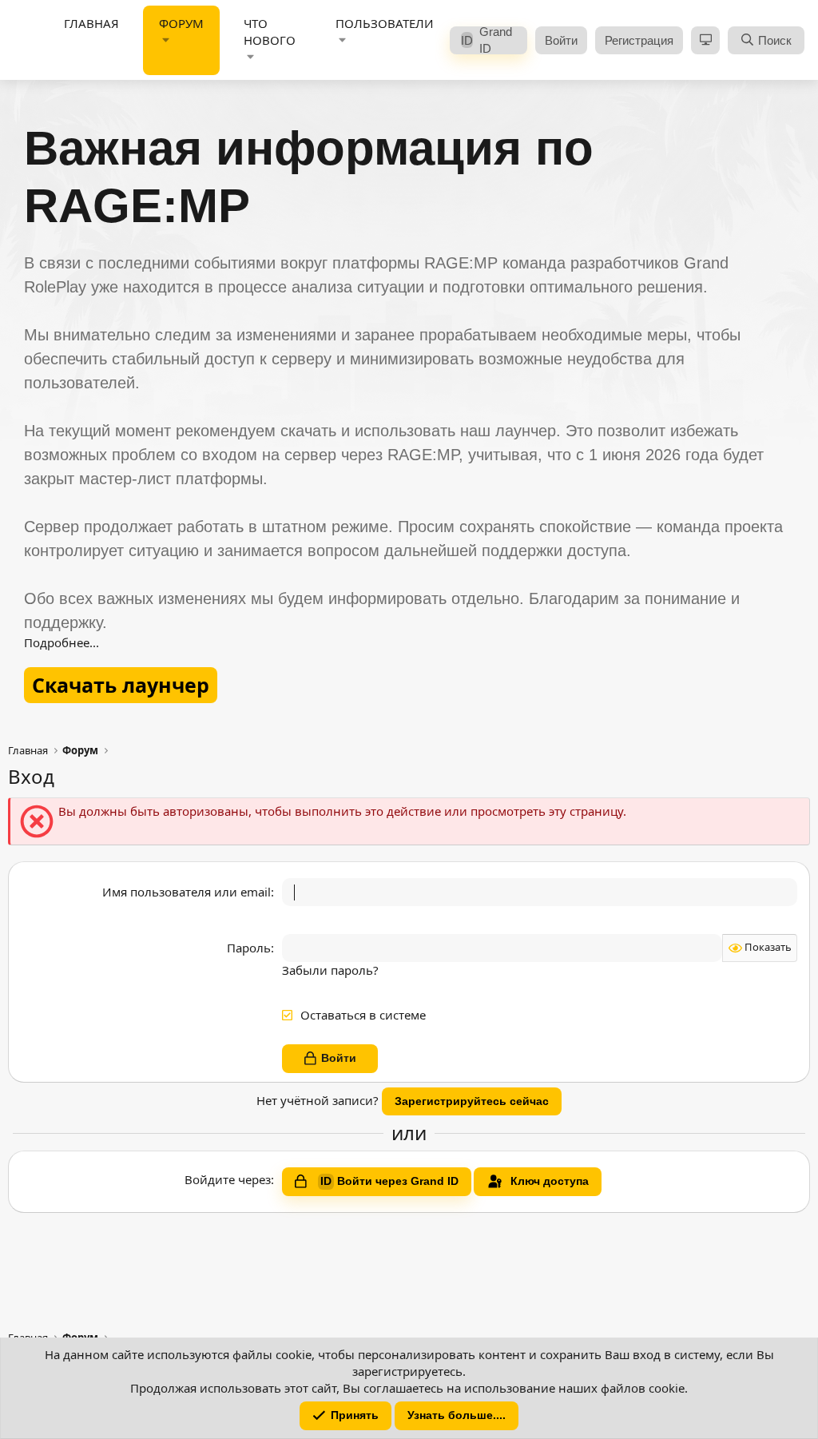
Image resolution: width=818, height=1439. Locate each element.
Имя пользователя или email (186, 892)
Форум (181, 23)
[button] (166, 40)
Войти (561, 40)
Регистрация (639, 40)
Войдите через (228, 1179)
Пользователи (385, 23)
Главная (91, 23)
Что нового (270, 31)
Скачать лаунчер (120, 684)
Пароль (249, 948)
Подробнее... (61, 642)
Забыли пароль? (330, 970)
